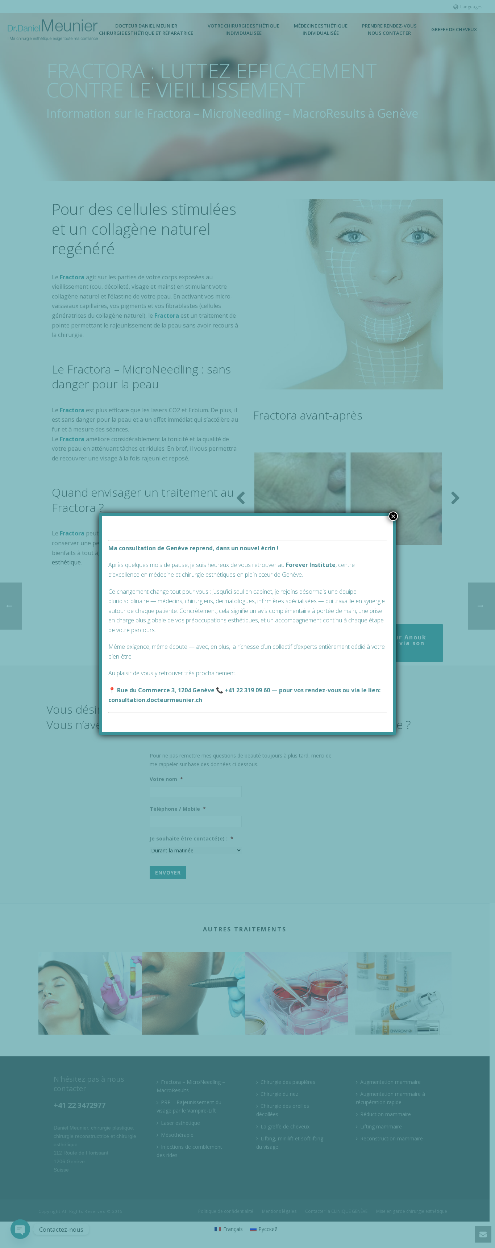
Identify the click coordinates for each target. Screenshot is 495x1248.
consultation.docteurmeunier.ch (155, 700)
